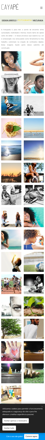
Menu (41, 7)
